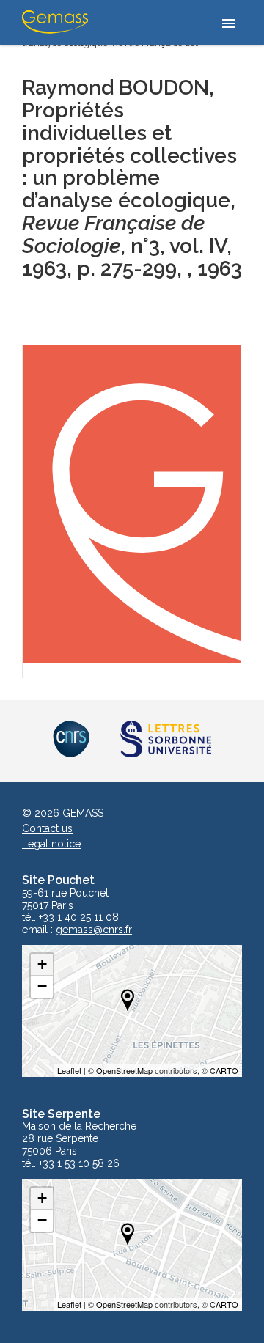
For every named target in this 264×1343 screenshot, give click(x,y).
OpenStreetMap (124, 1070)
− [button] (42, 986)
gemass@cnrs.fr (94, 929)
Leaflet (69, 1070)
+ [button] (42, 964)
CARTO (224, 1070)
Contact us (47, 828)
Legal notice (51, 844)
